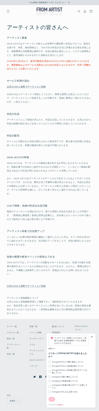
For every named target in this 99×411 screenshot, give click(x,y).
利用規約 (56, 332)
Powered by (52, 405)
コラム (32, 344)
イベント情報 (35, 332)
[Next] (51, 399)
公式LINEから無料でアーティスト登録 (26, 86)
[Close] (92, 336)
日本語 (12, 401)
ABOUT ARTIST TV (37, 360)
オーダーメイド (36, 338)
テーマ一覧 (12, 326)
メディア (33, 366)
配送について (58, 326)
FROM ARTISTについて (81, 328)
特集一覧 (33, 326)
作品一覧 (11, 354)
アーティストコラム (36, 352)
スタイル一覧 (13, 332)
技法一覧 (11, 338)
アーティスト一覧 (14, 346)
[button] (8, 11)
